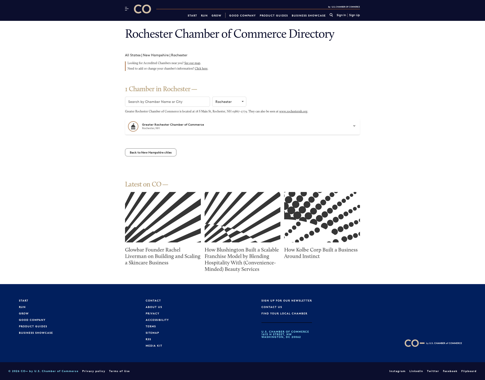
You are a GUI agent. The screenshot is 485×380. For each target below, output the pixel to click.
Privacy (153, 313)
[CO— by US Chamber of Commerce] (142, 9)
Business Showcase (309, 15)
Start (192, 15)
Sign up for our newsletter (286, 300)
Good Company (242, 15)
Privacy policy (93, 371)
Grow (216, 15)
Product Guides (274, 15)
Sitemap (152, 332)
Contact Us (271, 307)
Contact (153, 300)
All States (133, 55)
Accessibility (157, 319)
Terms (151, 326)
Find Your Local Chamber (284, 313)
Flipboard (469, 371)
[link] (331, 15)
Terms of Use (119, 371)
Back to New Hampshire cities (151, 152)
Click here (201, 68)
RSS (148, 339)
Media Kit (154, 345)
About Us (154, 307)
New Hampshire (156, 55)
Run (204, 15)
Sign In (341, 15)
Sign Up (354, 15)
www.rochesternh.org (293, 111)
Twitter (433, 371)
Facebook (450, 371)
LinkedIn (416, 371)
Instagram (397, 371)
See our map (192, 63)
